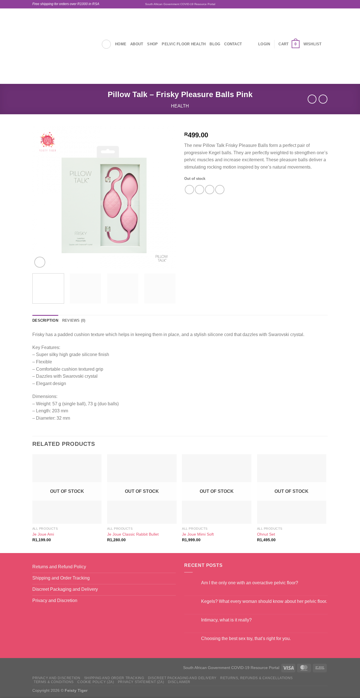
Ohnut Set (266, 534)
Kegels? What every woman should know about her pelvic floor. (264, 601)
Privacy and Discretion (56, 678)
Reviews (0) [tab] (74, 320)
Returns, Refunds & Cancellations (256, 678)
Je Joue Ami (43, 534)
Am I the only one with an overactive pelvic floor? (249, 582)
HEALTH (180, 106)
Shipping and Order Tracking (114, 678)
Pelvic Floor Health (184, 44)
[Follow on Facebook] (308, 4)
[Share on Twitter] (199, 189)
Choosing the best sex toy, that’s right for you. (246, 638)
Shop (152, 44)
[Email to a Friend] (209, 189)
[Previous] (42, 197)
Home (120, 44)
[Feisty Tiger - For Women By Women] (62, 44)
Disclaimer (179, 682)
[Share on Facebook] (189, 189)
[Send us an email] (319, 4)
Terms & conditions (54, 682)
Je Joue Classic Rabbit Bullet (133, 534)
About (136, 44)
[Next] (166, 197)
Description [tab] (45, 320)
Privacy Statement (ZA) (141, 682)
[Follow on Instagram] (314, 4)
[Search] (106, 44)
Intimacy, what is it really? (226, 620)
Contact (233, 44)
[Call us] (325, 4)
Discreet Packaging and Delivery (182, 678)
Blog (215, 44)
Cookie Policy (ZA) (95, 682)
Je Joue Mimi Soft (198, 534)
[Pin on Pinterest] (219, 189)
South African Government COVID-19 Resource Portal (180, 4)
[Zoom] (39, 262)
